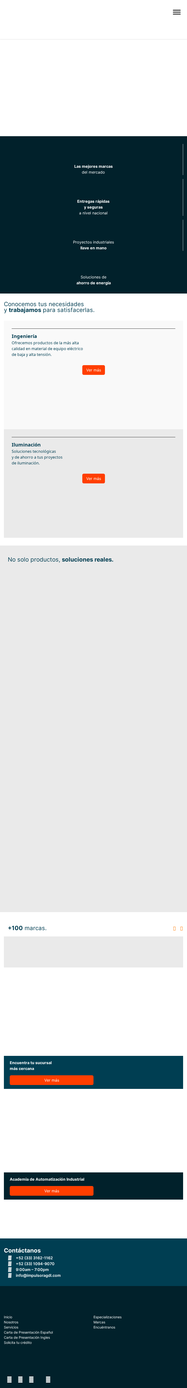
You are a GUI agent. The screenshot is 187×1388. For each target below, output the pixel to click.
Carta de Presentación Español (28, 1332)
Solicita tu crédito (18, 1342)
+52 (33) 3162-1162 (34, 1257)
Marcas (99, 1322)
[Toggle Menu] (177, 12)
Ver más (93, 370)
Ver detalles (8, 1264)
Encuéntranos (104, 1327)
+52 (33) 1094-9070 (35, 1263)
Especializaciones (108, 1317)
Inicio (8, 1317)
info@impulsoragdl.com (38, 1275)
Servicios (11, 1327)
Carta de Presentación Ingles (27, 1337)
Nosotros (11, 1322)
